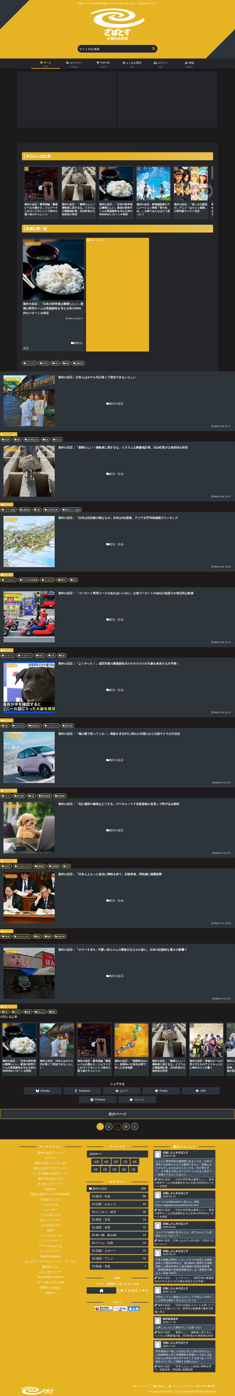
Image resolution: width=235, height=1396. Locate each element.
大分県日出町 (52, 509)
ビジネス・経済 (9, 434)
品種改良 (79, 363)
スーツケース (52, 725)
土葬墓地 (26, 509)
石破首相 (61, 936)
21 (126, 1126)
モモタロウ (19, 725)
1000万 (7, 866)
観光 (46, 439)
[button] (153, 48)
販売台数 (20, 795)
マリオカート (25, 655)
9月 (107, 1161)
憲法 (38, 936)
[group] (41, 193)
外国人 (41, 655)
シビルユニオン (23, 936)
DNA (56, 363)
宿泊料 (7, 439)
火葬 (38, 509)
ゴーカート (8, 655)
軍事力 (63, 579)
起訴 (63, 655)
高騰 (18, 439)
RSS (212, 1386)
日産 (32, 795)
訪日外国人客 (32, 439)
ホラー (17, 1011)
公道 (52, 655)
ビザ (67, 866)
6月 (135, 1161)
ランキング (48, 579)
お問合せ (160, 1386)
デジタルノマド (23, 866)
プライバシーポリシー (183, 1386)
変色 (6, 1011)
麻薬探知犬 (35, 725)
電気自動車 (45, 795)
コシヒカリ (30, 363)
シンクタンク (9, 579)
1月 (133, 1169)
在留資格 (55, 866)
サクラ (7, 795)
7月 (125, 1161)
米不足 (45, 363)
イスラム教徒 (9, 509)
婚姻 (48, 936)
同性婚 (7, 936)
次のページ (118, 1113)
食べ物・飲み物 (95, 239)
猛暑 (67, 363)
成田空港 (68, 725)
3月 (115, 1169)
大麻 (6, 725)
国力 (74, 579)
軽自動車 (61, 795)
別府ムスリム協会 (72, 509)
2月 (124, 1169)
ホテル (58, 439)
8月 (116, 1161)
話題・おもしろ (9, 1006)
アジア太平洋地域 (29, 579)
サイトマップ (143, 1386)
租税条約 (40, 866)
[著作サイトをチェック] (101, 1290)
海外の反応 (7, 504)
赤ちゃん (41, 1011)
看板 (53, 1011)
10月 (96, 1161)
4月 (105, 1169)
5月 (96, 1169)
